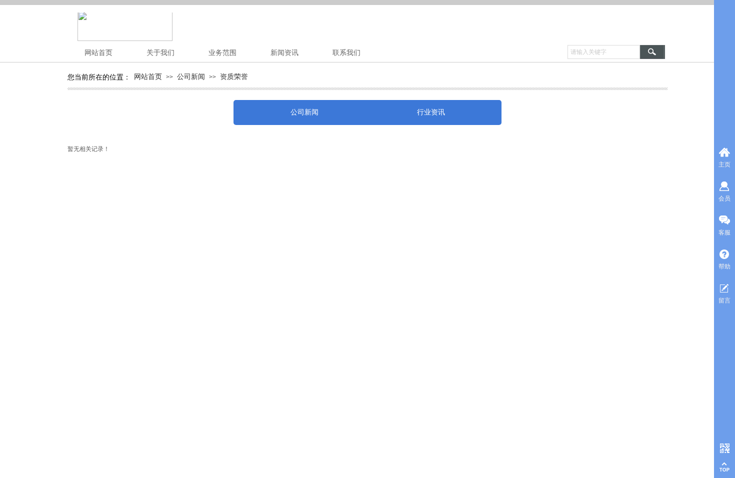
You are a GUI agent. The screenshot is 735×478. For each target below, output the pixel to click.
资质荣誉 (234, 76)
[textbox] (604, 52)
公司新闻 (191, 76)
